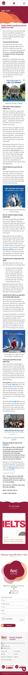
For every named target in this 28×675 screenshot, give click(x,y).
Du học (5, 59)
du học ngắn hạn (14, 401)
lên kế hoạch (15, 150)
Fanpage (12, 468)
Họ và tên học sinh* (6, 597)
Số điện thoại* (5, 604)
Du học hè (17, 651)
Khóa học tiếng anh (6, 657)
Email (2, 610)
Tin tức (16, 654)
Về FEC (3, 654)
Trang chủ (4, 651)
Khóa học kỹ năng (6, 659)
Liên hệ (16, 657)
